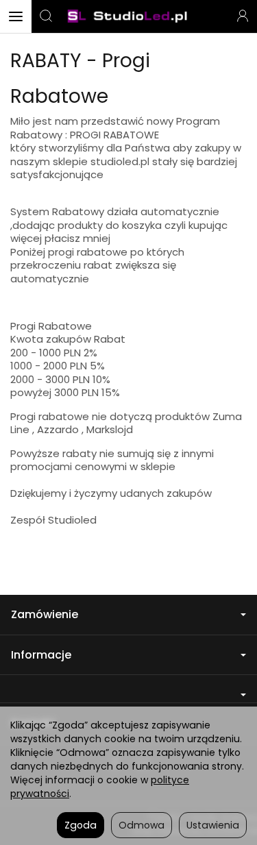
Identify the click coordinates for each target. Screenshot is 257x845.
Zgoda (80, 825)
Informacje (41, 655)
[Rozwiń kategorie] (16, 16)
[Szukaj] (46, 16)
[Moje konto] (242, 16)
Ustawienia (212, 825)
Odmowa (141, 825)
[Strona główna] (128, 16)
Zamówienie (44, 614)
